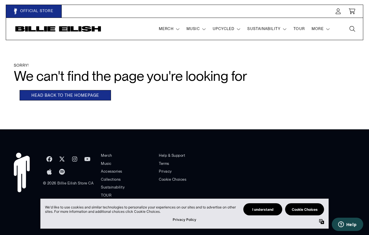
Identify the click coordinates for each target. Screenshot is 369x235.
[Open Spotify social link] (62, 171)
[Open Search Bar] (352, 29)
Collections (111, 179)
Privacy (165, 171)
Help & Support (172, 155)
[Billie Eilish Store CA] (58, 29)
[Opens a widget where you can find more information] (347, 225)
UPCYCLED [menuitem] (224, 29)
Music (106, 163)
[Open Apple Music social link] (49, 171)
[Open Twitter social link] (62, 159)
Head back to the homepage (65, 95)
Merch (106, 155)
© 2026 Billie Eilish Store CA (68, 183)
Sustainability (113, 187)
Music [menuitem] (193, 29)
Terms (164, 163)
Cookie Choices (172, 179)
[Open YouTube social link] (87, 159)
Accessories (111, 171)
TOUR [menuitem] (299, 29)
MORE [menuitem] (318, 29)
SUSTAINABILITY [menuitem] (263, 29)
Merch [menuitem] (166, 29)
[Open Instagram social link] (74, 159)
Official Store (36, 11)
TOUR (106, 195)
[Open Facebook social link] (49, 159)
